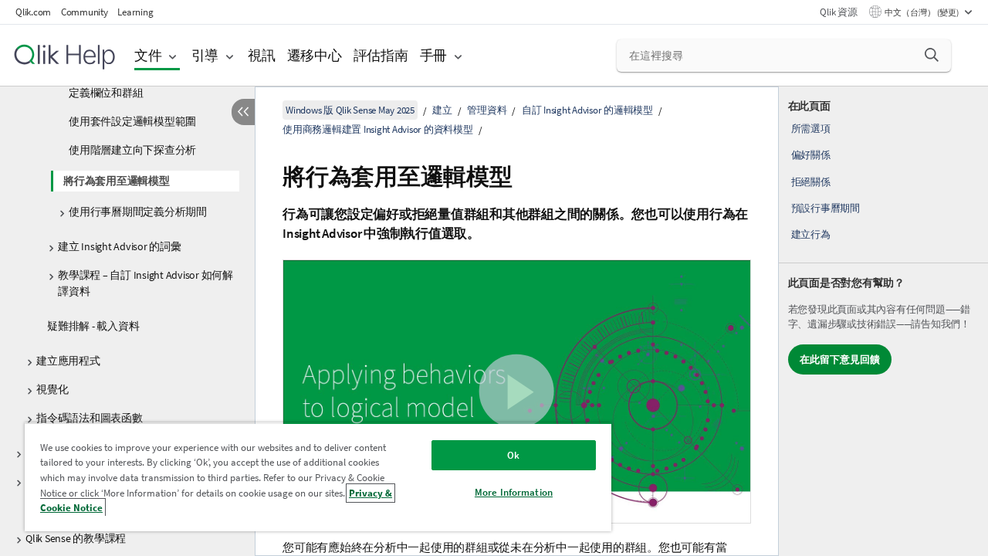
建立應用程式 (68, 361)
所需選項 (811, 128)
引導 (205, 55)
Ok (513, 455)
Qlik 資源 (838, 12)
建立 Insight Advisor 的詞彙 (119, 246)
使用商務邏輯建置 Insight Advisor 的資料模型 (378, 129)
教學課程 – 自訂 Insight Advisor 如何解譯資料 (145, 283)
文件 (148, 55)
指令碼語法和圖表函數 (89, 418)
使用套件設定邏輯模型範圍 (132, 121)
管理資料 (486, 110)
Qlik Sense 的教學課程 (75, 538)
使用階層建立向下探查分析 (132, 150)
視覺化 (52, 389)
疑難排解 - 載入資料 (93, 326)
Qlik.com (33, 12)
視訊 (262, 55)
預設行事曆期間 (825, 208)
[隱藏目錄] (243, 112)
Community (84, 12)
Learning (135, 12)
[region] (318, 476)
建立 (442, 110)
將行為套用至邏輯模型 (116, 181)
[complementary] (883, 321)
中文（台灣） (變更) (922, 12)
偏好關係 (811, 154)
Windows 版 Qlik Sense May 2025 (350, 110)
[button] (931, 55)
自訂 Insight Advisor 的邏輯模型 (587, 110)
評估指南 (381, 55)
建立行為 (811, 234)
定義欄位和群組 (106, 93)
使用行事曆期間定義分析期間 (138, 212)
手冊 (434, 55)
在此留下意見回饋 (840, 359)
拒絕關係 (811, 181)
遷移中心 (314, 55)
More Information (514, 492)
